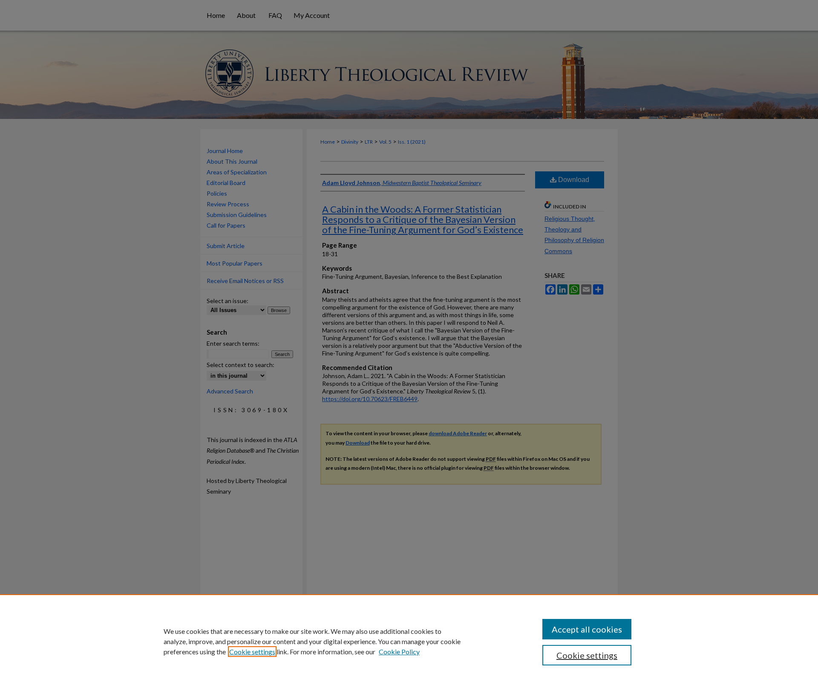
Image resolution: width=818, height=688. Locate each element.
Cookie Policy (399, 652)
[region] (409, 641)
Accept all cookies (587, 629)
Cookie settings (252, 652)
